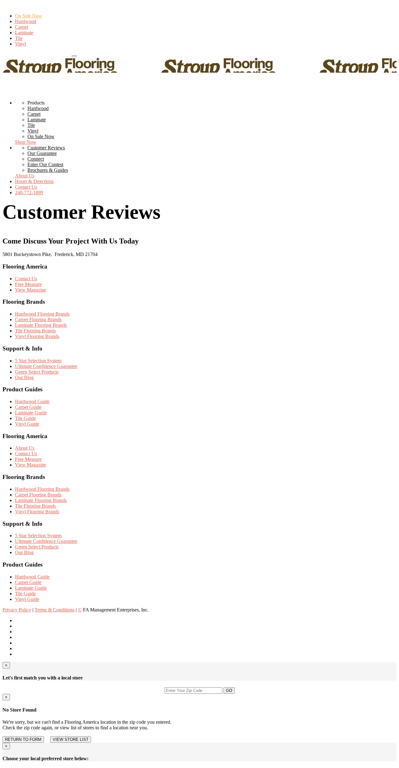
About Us (24, 175)
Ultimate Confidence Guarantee (46, 366)
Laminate (24, 32)
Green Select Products (37, 371)
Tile (18, 38)
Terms (55, 609)
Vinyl (20, 43)
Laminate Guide (31, 412)
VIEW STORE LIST (71, 739)
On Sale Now (28, 15)
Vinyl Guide (27, 424)
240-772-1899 (16, 54)
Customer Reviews (46, 147)
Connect (35, 159)
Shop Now (25, 142)
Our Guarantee (42, 153)
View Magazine (30, 289)
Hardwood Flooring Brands (42, 313)
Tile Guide (25, 418)
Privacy (16, 609)
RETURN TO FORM (23, 739)
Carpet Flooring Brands (38, 319)
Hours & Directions (51, 54)
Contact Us (26, 187)
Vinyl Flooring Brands (37, 336)
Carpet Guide (28, 407)
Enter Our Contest (45, 164)
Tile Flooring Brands (35, 330)
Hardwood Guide (32, 401)
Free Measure (28, 284)
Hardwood (25, 21)
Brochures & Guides (47, 170)
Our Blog (24, 377)
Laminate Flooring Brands (41, 325)
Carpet (21, 27)
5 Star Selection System (38, 360)
